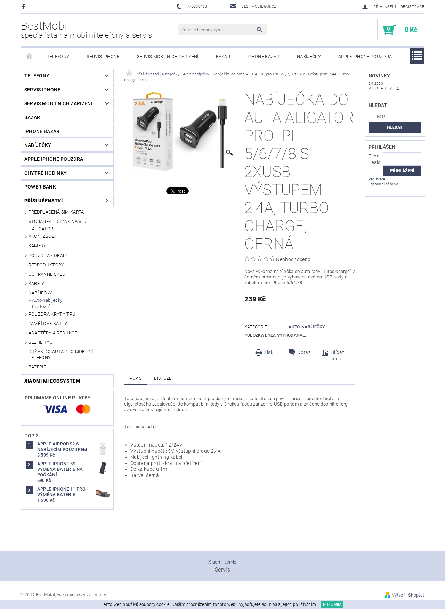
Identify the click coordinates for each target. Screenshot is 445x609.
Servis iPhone (103, 56)
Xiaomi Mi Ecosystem (52, 381)
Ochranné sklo (47, 274)
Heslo (375, 162)
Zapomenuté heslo (384, 184)
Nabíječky (309, 56)
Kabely (36, 283)
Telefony (58, 56)
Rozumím (332, 604)
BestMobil (86, 29)
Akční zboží (42, 236)
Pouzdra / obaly (48, 255)
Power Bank (40, 187)
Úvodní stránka (29, 57)
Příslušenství (43, 200)
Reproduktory (46, 264)
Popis (135, 378)
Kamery (38, 245)
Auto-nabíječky (47, 300)
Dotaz (304, 352)
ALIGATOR (43, 228)
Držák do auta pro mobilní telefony (61, 354)
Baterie (37, 366)
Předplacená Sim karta (56, 212)
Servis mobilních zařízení (168, 56)
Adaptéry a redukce (53, 332)
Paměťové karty (48, 323)
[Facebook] (24, 6)
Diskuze (162, 378)
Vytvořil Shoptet (408, 595)
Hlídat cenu (337, 355)
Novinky (379, 75)
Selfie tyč (40, 342)
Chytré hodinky (45, 173)
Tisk (268, 352)
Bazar (223, 56)
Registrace (412, 7)
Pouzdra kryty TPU (52, 314)
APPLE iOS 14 (384, 88)
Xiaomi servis (222, 562)
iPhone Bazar (264, 56)
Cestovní (41, 306)
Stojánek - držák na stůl (59, 221)
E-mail (375, 155)
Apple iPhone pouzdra (365, 56)
